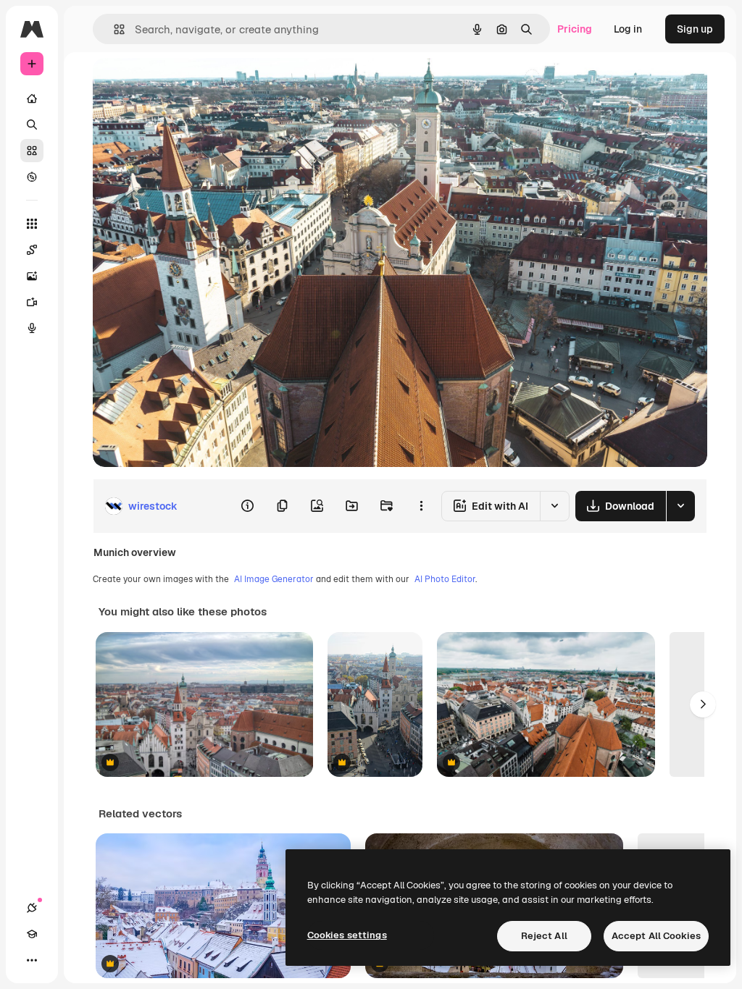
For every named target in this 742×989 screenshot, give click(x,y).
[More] (31, 960)
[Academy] (31, 934)
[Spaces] (31, 249)
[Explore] (31, 176)
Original (185, 85)
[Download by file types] (680, 506)
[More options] (421, 506)
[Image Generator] (31, 275)
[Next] (703, 704)
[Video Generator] (31, 301)
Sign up (695, 28)
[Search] (31, 124)
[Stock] (31, 150)
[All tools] (31, 223)
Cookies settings (347, 935)
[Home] (31, 98)
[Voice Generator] (31, 328)
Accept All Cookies (656, 936)
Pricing (574, 28)
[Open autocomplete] (113, 29)
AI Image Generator (274, 579)
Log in (628, 28)
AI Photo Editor (444, 579)
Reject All (544, 936)
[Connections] (31, 907)
